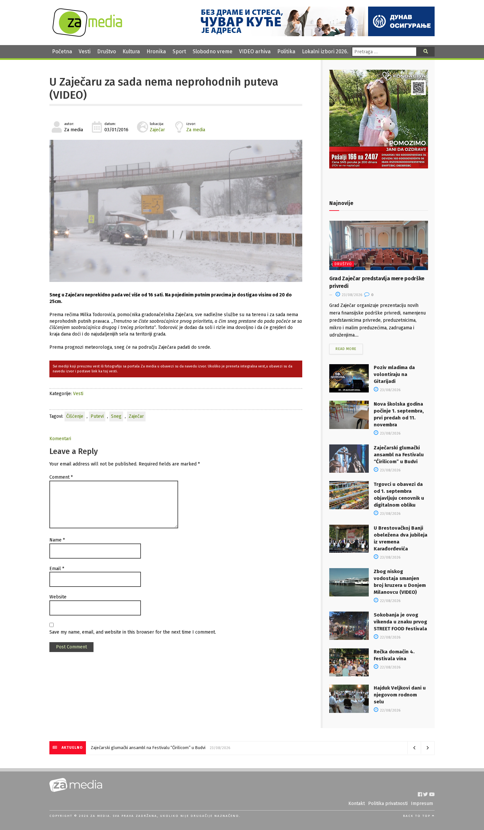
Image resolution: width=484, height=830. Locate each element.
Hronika (156, 51)
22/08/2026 (389, 601)
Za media (195, 130)
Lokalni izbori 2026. (325, 51)
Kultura (131, 51)
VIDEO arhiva (255, 51)
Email (56, 568)
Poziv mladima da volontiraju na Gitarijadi (394, 374)
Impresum (422, 803)
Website (58, 597)
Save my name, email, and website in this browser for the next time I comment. (132, 632)
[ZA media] (87, 35)
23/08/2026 (351, 295)
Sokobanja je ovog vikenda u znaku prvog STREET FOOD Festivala (400, 622)
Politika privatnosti (388, 803)
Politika (286, 51)
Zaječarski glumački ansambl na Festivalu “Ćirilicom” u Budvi (399, 455)
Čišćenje (74, 416)
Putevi (97, 416)
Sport (179, 51)
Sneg (116, 416)
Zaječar (157, 130)
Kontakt (356, 803)
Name (57, 540)
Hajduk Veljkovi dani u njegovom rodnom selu (400, 695)
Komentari (60, 438)
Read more (346, 349)
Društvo (106, 51)
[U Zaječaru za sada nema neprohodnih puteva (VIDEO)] (175, 211)
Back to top (417, 816)
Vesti (85, 51)
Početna (62, 51)
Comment (61, 477)
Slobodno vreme (212, 51)
